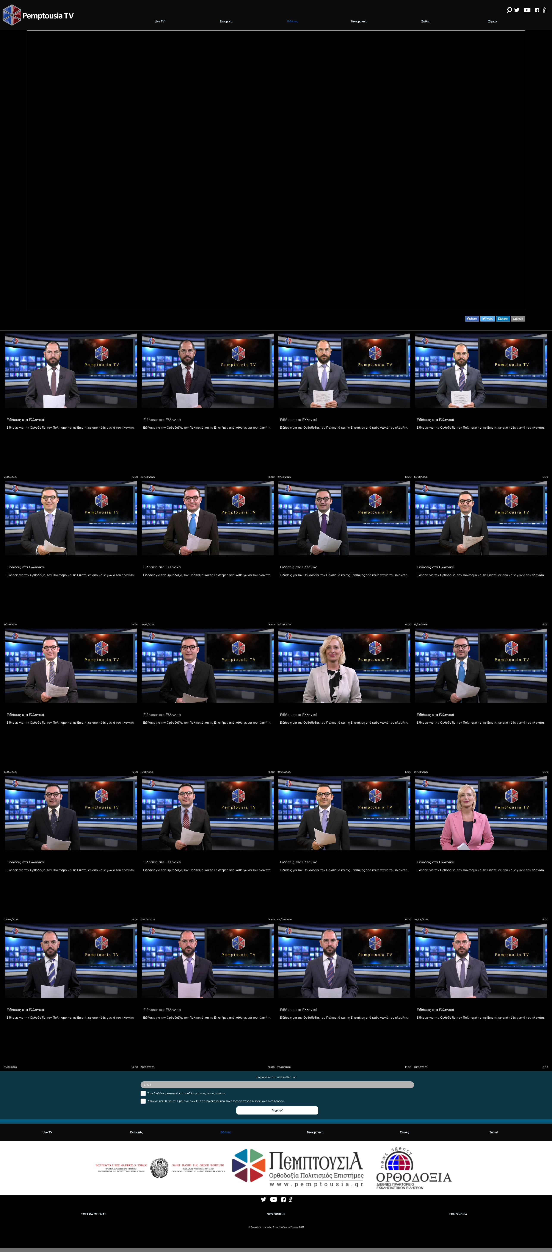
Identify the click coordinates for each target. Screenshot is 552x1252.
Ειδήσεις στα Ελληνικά (25, 419)
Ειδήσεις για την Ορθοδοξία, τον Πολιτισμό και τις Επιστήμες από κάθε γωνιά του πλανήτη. (70, 427)
